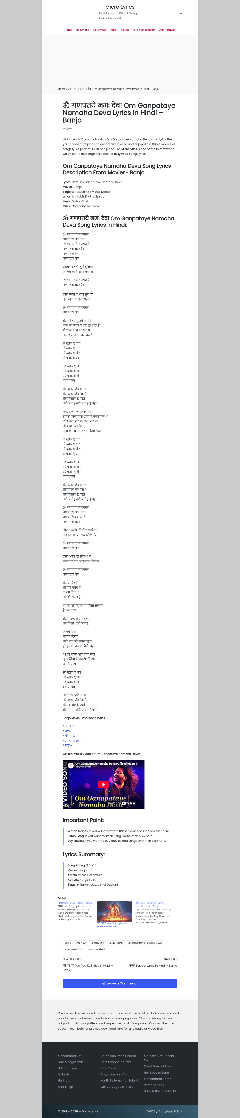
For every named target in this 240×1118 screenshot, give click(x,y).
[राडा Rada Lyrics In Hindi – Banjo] (77, 911)
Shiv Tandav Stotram (116, 1062)
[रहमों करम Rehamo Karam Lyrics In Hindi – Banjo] (155, 912)
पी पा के (70, 736)
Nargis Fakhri (116, 943)
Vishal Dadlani (97, 949)
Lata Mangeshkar (70, 1062)
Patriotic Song (154, 1085)
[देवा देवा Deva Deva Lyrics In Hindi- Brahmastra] (114, 911)
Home (62, 89)
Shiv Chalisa (110, 1068)
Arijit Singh (65, 1087)
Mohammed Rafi (70, 1056)
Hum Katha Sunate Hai (160, 1091)
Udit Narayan (67, 1068)
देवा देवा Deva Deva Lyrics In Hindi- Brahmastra (112, 925)
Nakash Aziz (97, 943)
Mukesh (63, 1074)
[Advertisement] (120, 62)
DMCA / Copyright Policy (164, 1111)
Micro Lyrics (120, 7)
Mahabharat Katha (157, 1079)
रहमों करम (72, 741)
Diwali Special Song (158, 1066)
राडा (67, 746)
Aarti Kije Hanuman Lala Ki (119, 1080)
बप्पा (68, 731)
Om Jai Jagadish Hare (117, 1087)
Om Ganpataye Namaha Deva (145, 943)
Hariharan (65, 1080)
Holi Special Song (156, 1073)
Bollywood (69, 128)
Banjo (68, 943)
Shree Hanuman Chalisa (118, 1056)
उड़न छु (69, 726)
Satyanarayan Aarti (115, 1074)
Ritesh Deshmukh (74, 949)
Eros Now (81, 943)
